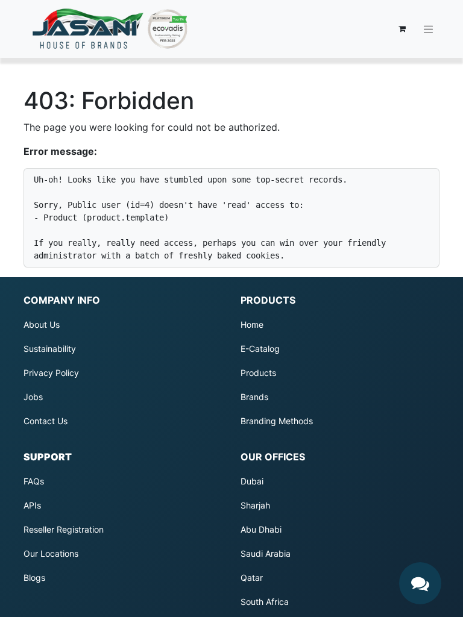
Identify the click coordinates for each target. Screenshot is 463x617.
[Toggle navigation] (428, 28)
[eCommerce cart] (402, 29)
